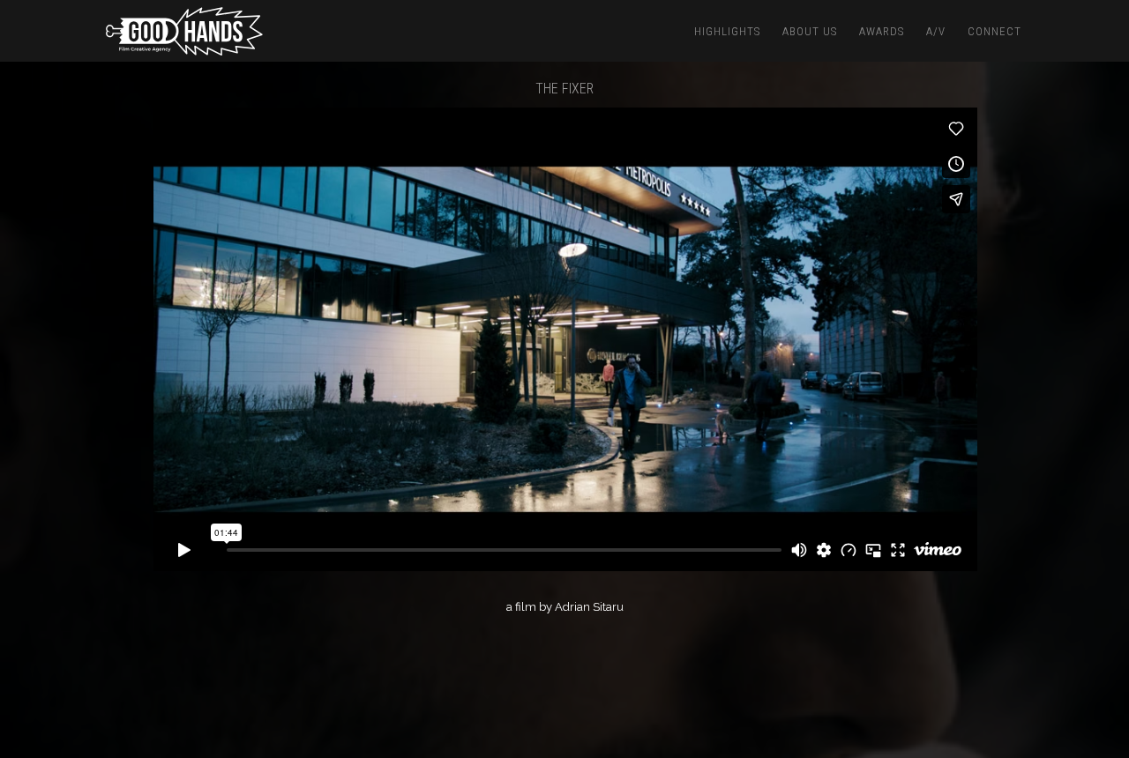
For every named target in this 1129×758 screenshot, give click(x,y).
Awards (881, 31)
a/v (936, 31)
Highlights (727, 31)
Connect (994, 31)
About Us (809, 31)
